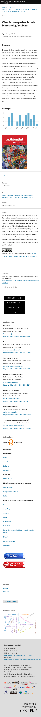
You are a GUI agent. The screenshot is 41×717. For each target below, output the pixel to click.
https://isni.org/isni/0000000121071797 (18, 655)
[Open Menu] (2, 2)
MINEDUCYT (7, 470)
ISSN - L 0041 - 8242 (14, 298)
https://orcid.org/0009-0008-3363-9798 (17, 336)
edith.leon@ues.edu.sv (11, 412)
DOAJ (5, 457)
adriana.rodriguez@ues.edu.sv (13, 425)
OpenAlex (6, 509)
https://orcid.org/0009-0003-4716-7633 (17, 428)
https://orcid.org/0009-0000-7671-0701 (17, 369)
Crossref (6, 505)
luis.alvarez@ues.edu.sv (11, 334)
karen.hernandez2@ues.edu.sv (13, 366)
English (5, 588)
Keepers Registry (9, 541)
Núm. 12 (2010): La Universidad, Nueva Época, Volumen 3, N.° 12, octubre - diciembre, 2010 (19, 10)
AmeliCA (6, 462)
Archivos (11, 7)
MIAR (5, 517)
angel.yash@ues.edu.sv (10, 382)
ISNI (14, 312)
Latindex (6, 466)
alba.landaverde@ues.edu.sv (12, 350)
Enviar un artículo (11, 601)
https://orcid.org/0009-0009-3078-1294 (17, 401)
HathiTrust (7, 521)
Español (6, 592)
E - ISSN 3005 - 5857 (14, 303)
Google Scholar (8, 487)
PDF (6, 175)
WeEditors (6, 545)
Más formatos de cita (10, 287)
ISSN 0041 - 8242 (14, 307)
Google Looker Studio (10, 492)
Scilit (5, 496)
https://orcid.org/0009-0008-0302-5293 (17, 385)
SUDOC (6, 513)
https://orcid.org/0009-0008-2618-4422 (17, 352)
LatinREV (6, 526)
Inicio (3, 7)
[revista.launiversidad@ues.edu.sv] (14, 567)
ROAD (5, 537)
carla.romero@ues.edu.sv (11, 398)
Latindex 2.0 (7, 479)
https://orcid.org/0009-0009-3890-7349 (17, 415)
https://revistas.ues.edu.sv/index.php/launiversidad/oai (22, 659)
